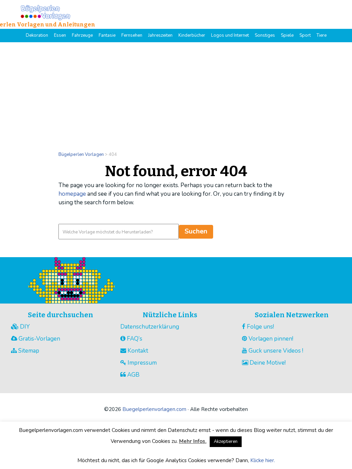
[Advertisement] (176, 94)
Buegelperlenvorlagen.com (154, 409)
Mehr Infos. (193, 441)
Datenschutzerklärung (149, 327)
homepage (72, 194)
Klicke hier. (262, 460)
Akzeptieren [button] (226, 441)
